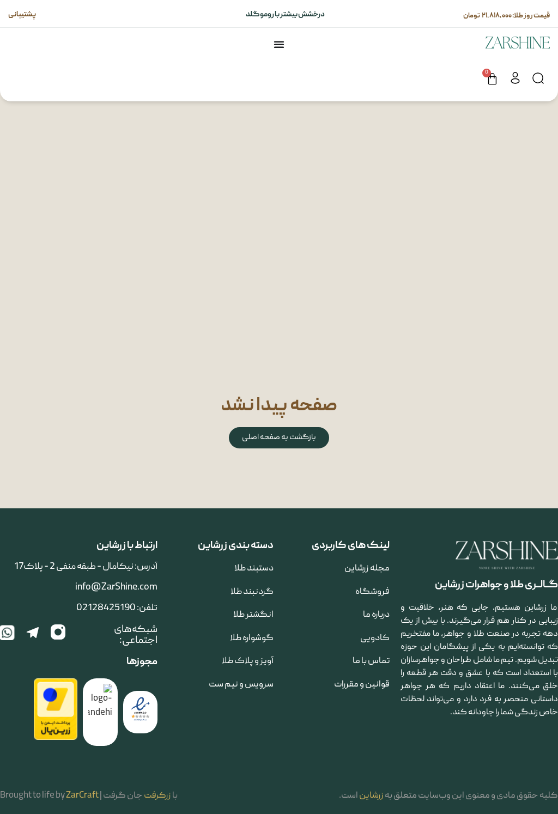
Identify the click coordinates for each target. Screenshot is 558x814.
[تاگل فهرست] (279, 44)
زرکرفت (157, 796)
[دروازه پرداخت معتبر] (55, 738)
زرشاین (371, 796)
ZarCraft (82, 796)
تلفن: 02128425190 (116, 608)
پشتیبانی (22, 14)
